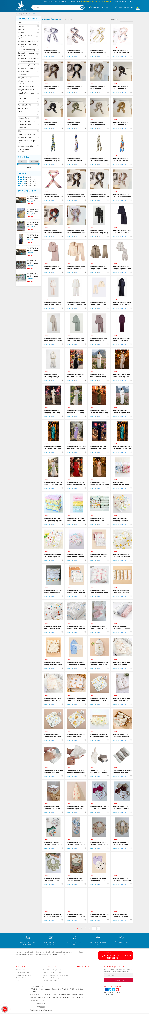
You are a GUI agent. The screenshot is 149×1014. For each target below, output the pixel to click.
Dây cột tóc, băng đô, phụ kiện (28, 142)
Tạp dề (28, 111)
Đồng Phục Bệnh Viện (28, 78)
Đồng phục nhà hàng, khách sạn (28, 82)
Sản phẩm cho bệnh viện (28, 62)
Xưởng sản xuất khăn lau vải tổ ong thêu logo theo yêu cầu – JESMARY (122, 773)
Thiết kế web (108, 994)
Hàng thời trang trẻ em (28, 118)
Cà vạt (28, 115)
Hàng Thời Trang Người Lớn (28, 94)
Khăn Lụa (28, 102)
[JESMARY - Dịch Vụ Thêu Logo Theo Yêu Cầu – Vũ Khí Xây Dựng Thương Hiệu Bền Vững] (21, 200)
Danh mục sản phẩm (27, 19)
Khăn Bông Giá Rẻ (28, 105)
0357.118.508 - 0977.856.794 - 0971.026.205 (96, 1)
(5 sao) (28, 177)
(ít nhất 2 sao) (31, 183)
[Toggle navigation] (138, 7)
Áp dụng (28, 168)
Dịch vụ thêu (28, 128)
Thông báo (94, 7)
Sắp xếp (114, 20)
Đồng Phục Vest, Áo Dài (28, 90)
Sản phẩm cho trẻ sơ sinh (28, 58)
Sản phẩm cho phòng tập (28, 65)
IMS (115, 994)
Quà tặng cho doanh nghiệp (28, 37)
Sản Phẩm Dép (28, 71)
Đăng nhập (122, 7)
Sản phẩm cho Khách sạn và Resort (28, 45)
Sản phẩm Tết (28, 32)
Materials (28, 26)
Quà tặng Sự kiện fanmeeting (28, 150)
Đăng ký (130, 7)
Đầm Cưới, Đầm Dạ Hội (28, 86)
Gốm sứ (28, 131)
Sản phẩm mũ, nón (28, 137)
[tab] (28, 22)
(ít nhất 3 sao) (31, 181)
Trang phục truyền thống (28, 134)
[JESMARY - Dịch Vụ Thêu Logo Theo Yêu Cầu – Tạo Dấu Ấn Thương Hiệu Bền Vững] (21, 252)
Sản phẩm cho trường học (28, 68)
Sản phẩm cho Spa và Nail (28, 41)
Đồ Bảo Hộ (28, 98)
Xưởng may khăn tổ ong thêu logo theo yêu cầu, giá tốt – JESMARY (99, 773)
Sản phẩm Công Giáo (28, 146)
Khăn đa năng (28, 108)
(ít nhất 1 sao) (31, 186)
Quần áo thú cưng (28, 124)
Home (28, 23)
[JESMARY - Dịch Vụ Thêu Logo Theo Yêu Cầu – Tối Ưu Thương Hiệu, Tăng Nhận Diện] (21, 226)
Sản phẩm (31, 14)
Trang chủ (21, 14)
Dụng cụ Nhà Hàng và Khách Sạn (28, 54)
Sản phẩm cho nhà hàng (28, 50)
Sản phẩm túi (28, 75)
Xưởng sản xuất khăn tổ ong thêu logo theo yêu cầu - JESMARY (76, 773)
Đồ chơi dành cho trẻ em (28, 121)
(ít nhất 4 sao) (31, 179)
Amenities (28, 29)
